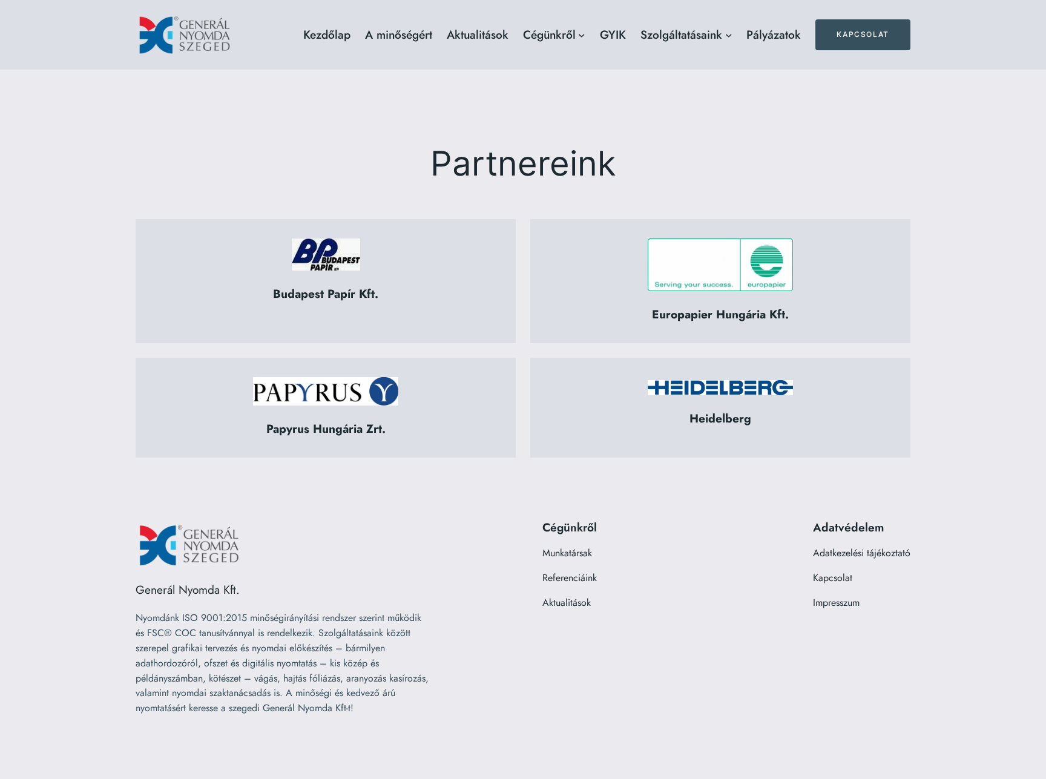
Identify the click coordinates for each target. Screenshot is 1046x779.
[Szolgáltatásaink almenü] (728, 35)
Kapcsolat (863, 34)
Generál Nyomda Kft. (188, 589)
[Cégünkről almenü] (581, 35)
